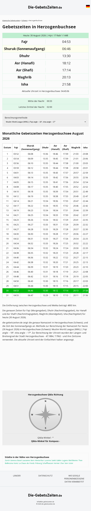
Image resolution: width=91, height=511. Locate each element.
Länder (16, 475)
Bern (32, 460)
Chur (62, 463)
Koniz (16, 463)
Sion (66, 463)
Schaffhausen (48, 463)
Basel (19, 460)
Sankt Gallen (56, 460)
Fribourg (38, 463)
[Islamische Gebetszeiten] (45, 7)
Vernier (57, 463)
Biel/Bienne (73, 460)
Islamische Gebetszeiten (11, 20)
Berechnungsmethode (16, 117)
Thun (80, 460)
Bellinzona (9, 463)
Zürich (7, 460)
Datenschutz (45, 475)
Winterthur (39, 460)
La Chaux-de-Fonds (26, 463)
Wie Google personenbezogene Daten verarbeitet (74, 478)
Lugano (65, 460)
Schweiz (24, 20)
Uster (70, 463)
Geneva (13, 460)
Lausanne (26, 460)
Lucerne (47, 460)
